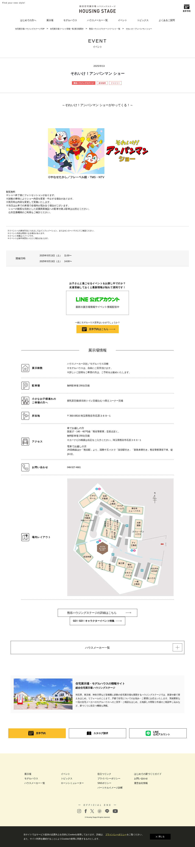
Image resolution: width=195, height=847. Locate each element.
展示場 (49, 20)
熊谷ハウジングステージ (84, 83)
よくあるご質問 (167, 20)
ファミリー (115, 83)
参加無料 (102, 83)
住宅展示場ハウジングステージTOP (29, 29)
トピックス (143, 20)
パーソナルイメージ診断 (110, 787)
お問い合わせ (141, 778)
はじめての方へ (28, 20)
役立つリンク (104, 774)
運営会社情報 (141, 783)
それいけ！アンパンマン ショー (139, 29)
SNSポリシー (104, 783)
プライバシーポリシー (109, 778)
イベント (122, 20)
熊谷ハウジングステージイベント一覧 (104, 29)
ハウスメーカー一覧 (97, 20)
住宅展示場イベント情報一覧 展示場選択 (66, 29)
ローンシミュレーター (72, 783)
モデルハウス (70, 20)
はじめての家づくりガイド (147, 774)
